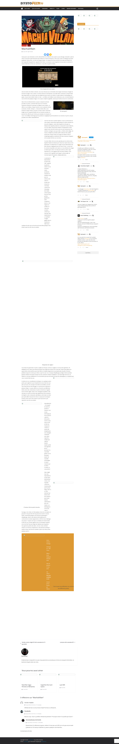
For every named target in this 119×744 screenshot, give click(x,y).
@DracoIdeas (91, 190)
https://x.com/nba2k (82, 153)
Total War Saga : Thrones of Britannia (28, 686)
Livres (63, 8)
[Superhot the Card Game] (47, 675)
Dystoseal (81, 8)
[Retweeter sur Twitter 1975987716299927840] (81, 248)
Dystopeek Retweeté (86, 163)
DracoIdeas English (85, 166)
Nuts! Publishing (84, 215)
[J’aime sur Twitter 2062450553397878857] (83, 195)
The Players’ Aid (84, 201)
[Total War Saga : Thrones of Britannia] (28, 675)
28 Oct (90, 215)
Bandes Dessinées (71, 8)
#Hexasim (87, 238)
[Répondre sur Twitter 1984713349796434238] (78, 209)
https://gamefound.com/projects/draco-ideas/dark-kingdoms (86, 179)
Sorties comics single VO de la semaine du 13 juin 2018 (33, 643)
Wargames (45, 8)
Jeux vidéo (27, 8)
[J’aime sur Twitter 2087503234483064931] (83, 160)
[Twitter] (45, 54)
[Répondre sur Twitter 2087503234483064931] (78, 160)
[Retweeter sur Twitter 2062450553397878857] (81, 195)
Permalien (39, 705)
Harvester (31, 51)
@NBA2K (83, 157)
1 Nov (90, 201)
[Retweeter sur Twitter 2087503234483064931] (81, 160)
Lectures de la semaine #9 (67, 642)
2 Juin (91, 166)
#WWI (84, 245)
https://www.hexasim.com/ (84, 244)
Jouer (29, 45)
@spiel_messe (81, 218)
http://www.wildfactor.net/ (48, 577)
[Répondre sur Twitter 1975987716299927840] (78, 248)
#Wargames (80, 245)
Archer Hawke (29, 703)
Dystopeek (83, 145)
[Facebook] (48, 54)
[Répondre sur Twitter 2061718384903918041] (78, 182)
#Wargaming (89, 245)
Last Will (62, 685)
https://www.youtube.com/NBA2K (85, 152)
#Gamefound (87, 189)
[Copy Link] (50, 54)
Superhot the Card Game (46, 686)
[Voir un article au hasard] (97, 8)
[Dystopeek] (22, 8)
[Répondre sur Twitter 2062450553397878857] (78, 195)
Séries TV (52, 8)
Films (58, 8)
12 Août (87, 145)
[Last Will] (66, 675)
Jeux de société (36, 8)
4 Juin (87, 186)
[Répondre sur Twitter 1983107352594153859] (78, 230)
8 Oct (87, 234)
